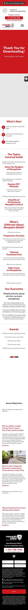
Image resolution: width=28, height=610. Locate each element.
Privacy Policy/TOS (7, 577)
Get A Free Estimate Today (15, 3)
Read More (5, 445)
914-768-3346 (15, 18)
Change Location (14, 15)
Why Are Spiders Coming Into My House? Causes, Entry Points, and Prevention (13, 428)
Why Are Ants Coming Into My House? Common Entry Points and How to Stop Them (13, 468)
